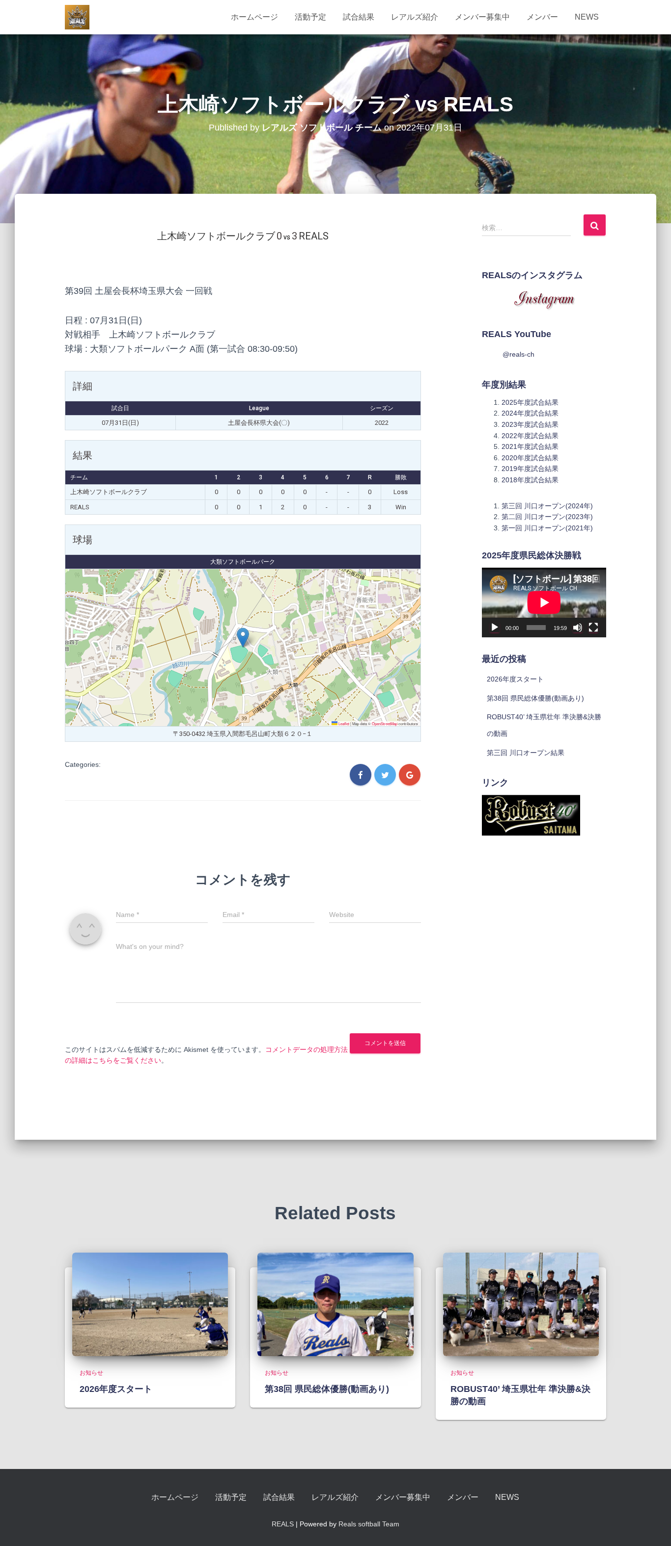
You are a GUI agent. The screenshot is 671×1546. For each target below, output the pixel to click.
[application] (544, 602)
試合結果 (358, 17)
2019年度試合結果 (530, 468)
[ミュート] (578, 627)
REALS (283, 1524)
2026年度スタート (515, 679)
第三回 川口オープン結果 (525, 753)
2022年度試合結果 (530, 436)
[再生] (495, 627)
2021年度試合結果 (530, 446)
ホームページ (254, 17)
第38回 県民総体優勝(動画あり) (535, 698)
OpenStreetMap (384, 723)
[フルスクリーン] (593, 627)
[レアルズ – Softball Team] (77, 17)
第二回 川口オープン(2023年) (547, 517)
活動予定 (310, 17)
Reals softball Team (368, 1524)
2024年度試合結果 (530, 413)
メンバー (542, 17)
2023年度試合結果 (530, 424)
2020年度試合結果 (530, 458)
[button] (243, 638)
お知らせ (91, 1372)
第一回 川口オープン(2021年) (547, 528)
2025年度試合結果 (530, 402)
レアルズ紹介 (414, 17)
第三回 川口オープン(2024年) (547, 506)
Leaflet (343, 723)
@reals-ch (518, 354)
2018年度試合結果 (530, 480)
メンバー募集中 (482, 17)
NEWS (587, 17)
